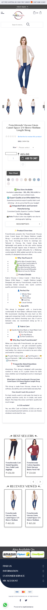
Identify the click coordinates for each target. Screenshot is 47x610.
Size (14, 147)
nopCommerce (28, 607)
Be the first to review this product (30, 136)
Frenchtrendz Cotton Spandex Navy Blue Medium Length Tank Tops (33, 467)
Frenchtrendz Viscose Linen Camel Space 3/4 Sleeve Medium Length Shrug (12, 517)
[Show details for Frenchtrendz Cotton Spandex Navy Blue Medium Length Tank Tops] (34, 449)
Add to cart (31, 158)
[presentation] (33, 482)
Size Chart (13, 173)
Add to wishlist (22, 164)
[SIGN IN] (40, 13)
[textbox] (12, 25)
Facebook (21, 601)
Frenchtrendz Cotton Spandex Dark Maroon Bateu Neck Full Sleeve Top (12, 467)
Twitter (26, 601)
